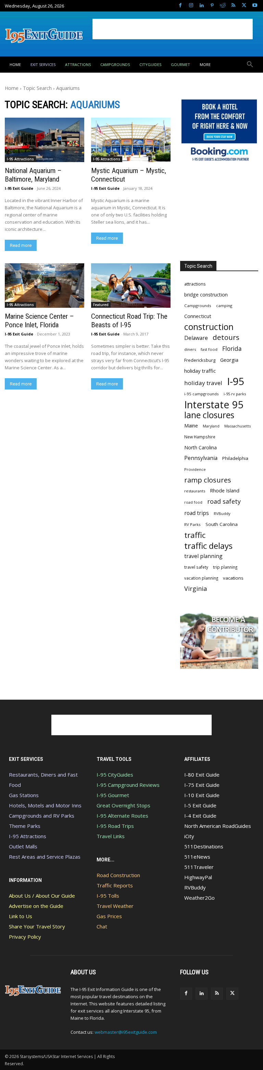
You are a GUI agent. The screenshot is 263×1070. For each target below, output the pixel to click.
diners (190, 349)
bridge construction (206, 294)
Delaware (196, 338)
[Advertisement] (172, 29)
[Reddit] (222, 5)
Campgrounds (197, 305)
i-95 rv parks (235, 393)
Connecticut (197, 316)
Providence (195, 469)
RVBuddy (222, 513)
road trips (196, 513)
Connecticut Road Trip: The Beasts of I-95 (129, 320)
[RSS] (233, 5)
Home (11, 88)
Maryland (211, 425)
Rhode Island (224, 490)
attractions (195, 284)
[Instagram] (191, 5)
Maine (191, 425)
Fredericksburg (199, 360)
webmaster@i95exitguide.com (126, 1032)
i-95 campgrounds (201, 393)
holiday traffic (200, 370)
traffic (194, 535)
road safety (224, 501)
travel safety (196, 567)
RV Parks (192, 524)
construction (209, 326)
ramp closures (207, 480)
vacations (233, 578)
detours (226, 337)
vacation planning (201, 578)
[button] (250, 64)
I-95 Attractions (20, 159)
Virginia (195, 588)
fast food (209, 349)
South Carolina (221, 524)
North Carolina (200, 447)
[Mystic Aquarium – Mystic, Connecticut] (131, 140)
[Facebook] (180, 5)
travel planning (203, 556)
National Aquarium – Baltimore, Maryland (33, 175)
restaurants (194, 490)
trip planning (225, 567)
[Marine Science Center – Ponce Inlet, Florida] (44, 285)
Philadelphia (235, 458)
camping (224, 305)
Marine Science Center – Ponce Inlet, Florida (39, 320)
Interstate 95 (214, 404)
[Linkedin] (201, 5)
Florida (232, 348)
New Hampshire (199, 436)
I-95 (236, 381)
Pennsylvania (200, 458)
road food (193, 502)
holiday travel (203, 382)
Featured (101, 304)
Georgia (229, 359)
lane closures (209, 415)
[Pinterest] (212, 5)
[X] (244, 5)
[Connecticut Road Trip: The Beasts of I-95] (131, 285)
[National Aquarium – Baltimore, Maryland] (44, 140)
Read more (21, 245)
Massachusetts (237, 425)
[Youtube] (254, 5)
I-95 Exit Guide (19, 188)
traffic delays (208, 545)
